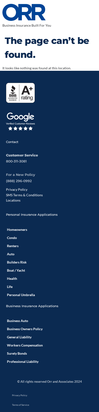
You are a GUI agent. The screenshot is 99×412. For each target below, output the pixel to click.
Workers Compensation (25, 345)
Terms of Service (20, 404)
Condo (12, 238)
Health (12, 278)
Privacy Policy (16, 189)
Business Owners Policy (25, 329)
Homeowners (17, 229)
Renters (13, 246)
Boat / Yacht (16, 270)
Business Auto (17, 321)
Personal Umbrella (21, 295)
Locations (13, 200)
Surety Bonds (17, 353)
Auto (10, 254)
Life (9, 287)
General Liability (19, 337)
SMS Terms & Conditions (24, 195)
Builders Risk (17, 262)
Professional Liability (22, 361)
